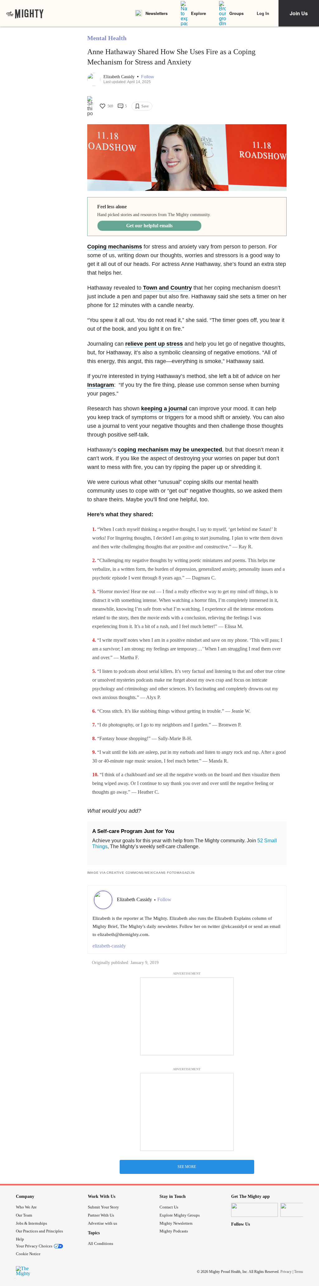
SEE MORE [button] (187, 1167)
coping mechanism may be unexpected (170, 450)
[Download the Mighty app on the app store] (254, 1210)
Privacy (286, 1271)
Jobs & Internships (31, 1223)
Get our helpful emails (149, 225)
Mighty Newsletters (176, 1223)
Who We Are (26, 1207)
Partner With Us (101, 1215)
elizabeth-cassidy (109, 945)
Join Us (299, 13)
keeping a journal (164, 408)
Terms (298, 1271)
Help (20, 1239)
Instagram (100, 385)
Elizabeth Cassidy (119, 76)
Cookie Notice (28, 1253)
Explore (198, 13)
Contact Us (169, 1207)
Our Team (24, 1215)
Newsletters (156, 13)
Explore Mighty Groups (180, 1215)
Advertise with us (102, 1223)
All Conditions (100, 1243)
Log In (263, 13)
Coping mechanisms (114, 246)
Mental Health (106, 38)
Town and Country (166, 288)
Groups (236, 13)
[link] (25, 13)
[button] (147, 76)
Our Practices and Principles (39, 1231)
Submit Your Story (103, 1207)
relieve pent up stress (154, 344)
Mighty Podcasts (174, 1231)
